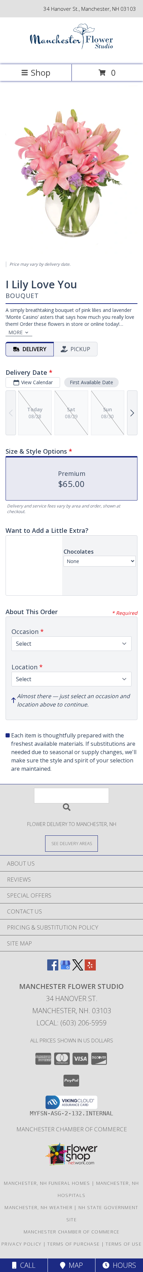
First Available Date (91, 382)
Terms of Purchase (73, 1244)
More (15, 332)
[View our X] (77, 968)
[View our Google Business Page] (65, 968)
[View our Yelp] (90, 968)
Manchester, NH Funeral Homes (47, 1183)
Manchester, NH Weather (39, 1207)
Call (26, 1265)
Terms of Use (124, 1244)
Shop (40, 72)
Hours (122, 1265)
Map (74, 1265)
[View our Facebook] (52, 968)
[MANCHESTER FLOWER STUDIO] (71, 54)
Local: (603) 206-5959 (71, 1022)
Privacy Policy (21, 1244)
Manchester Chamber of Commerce (71, 1129)
